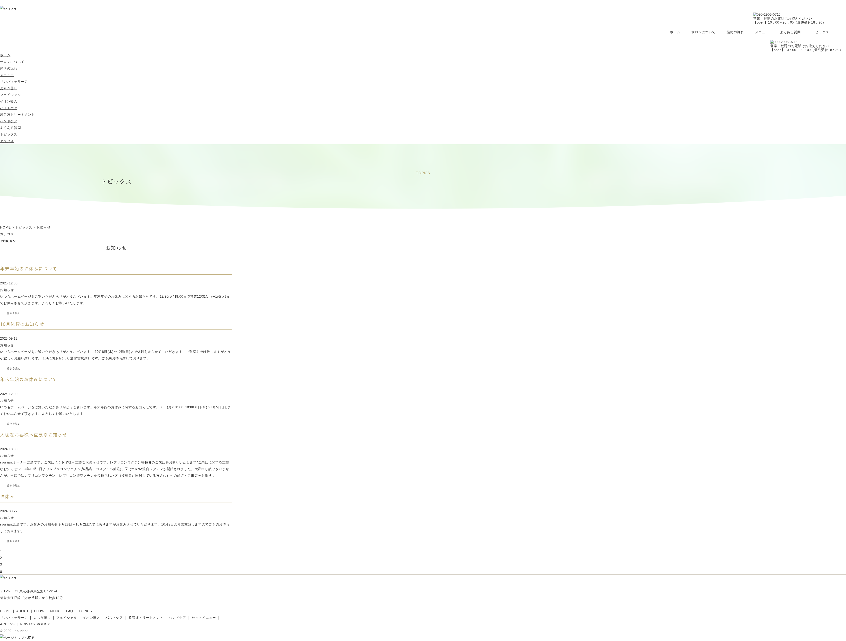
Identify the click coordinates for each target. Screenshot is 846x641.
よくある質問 (790, 32)
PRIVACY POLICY (35, 624)
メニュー (762, 32)
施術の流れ (735, 32)
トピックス (820, 32)
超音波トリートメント (17, 114)
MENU (55, 611)
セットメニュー (204, 617)
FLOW (39, 611)
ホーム (675, 32)
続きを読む (14, 313)
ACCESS (7, 624)
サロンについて (703, 32)
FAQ (69, 611)
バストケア (8, 108)
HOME (5, 611)
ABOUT (22, 611)
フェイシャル (10, 95)
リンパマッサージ (14, 81)
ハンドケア (8, 121)
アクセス (7, 141)
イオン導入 (8, 101)
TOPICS (85, 611)
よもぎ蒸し (8, 88)
